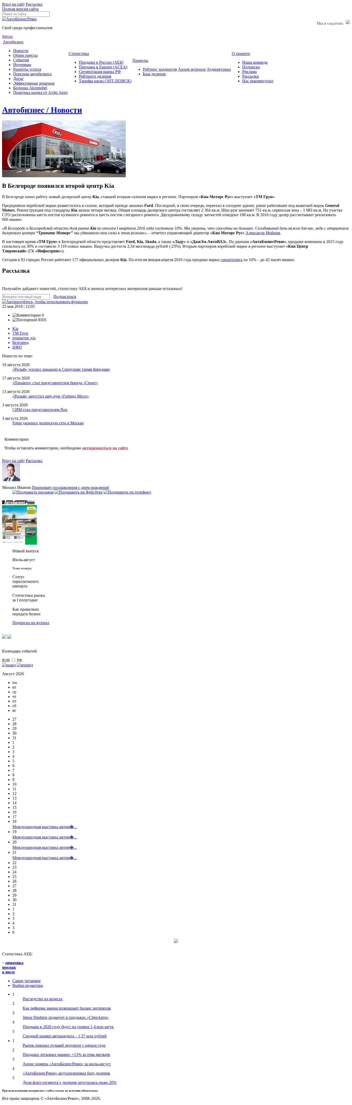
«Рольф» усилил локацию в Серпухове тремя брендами (61, 369)
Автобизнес (13, 42)
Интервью (22, 64)
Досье (18, 78)
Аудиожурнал (219, 69)
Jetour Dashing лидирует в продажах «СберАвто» (66, 1017)
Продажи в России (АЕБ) (101, 62)
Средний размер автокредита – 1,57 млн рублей (65, 1036)
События (21, 60)
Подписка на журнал (30, 622)
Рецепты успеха (27, 69)
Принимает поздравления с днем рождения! (70, 487)
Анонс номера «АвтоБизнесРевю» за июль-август (67, 1064)
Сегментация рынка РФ (100, 71)
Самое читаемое (26, 981)
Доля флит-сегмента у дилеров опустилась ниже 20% (69, 1082)
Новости (20, 51)
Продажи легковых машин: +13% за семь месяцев (66, 1054)
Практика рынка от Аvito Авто (40, 92)
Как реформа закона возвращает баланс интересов (67, 1008)
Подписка (251, 67)
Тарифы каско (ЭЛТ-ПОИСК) (105, 81)
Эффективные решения (33, 83)
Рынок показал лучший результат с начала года (64, 1045)
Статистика (79, 53)
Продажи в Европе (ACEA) (103, 67)
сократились (231, 259)
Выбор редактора (27, 985)
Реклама (249, 71)
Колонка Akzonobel (30, 88)
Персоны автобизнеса (32, 74)
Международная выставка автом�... (44, 827)
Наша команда (254, 62)
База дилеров (154, 74)
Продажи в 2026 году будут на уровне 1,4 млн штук (68, 1027)
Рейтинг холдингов (160, 69)
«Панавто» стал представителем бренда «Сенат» (55, 383)
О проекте (241, 53)
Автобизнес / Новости (42, 110)
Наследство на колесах (43, 999)
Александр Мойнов (263, 233)
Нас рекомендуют (257, 81)
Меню (7, 36)
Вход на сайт (13, 4)
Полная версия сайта (20, 9)
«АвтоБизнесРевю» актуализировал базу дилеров (66, 1073)
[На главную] (19, 19)
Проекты (140, 60)
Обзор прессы (25, 55)
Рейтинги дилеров (95, 76)
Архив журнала (192, 69)
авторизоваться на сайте (105, 448)
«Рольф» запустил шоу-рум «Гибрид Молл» (50, 396)
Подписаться (64, 296)
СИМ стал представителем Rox (40, 409)
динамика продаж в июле (12, 967)
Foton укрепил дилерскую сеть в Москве (48, 423)
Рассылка (34, 4)
